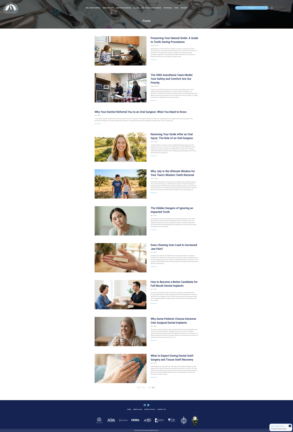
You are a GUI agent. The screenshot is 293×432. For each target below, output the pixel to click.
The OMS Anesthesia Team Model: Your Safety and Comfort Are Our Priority (172, 78)
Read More (154, 59)
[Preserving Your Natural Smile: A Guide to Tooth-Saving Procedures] (120, 50)
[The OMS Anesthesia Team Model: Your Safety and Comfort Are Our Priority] (120, 87)
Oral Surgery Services (92, 8)
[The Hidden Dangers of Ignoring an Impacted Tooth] (120, 221)
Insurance (184, 8)
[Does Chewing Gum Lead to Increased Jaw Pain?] (120, 257)
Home (129, 409)
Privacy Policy (149, 409)
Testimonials (167, 8)
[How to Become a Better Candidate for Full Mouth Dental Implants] (120, 294)
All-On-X (136, 8)
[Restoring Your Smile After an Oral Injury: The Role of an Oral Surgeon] (120, 147)
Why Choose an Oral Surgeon (151, 8)
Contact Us (161, 409)
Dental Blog (137, 409)
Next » (153, 387)
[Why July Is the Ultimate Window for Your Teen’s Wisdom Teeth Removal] (120, 184)
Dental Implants (108, 8)
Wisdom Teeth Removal (123, 8)
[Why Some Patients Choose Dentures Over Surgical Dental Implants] (120, 331)
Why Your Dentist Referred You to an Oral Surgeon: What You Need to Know (140, 112)
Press (176, 8)
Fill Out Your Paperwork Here (278, 428)
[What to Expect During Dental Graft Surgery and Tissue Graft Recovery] (120, 368)
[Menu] (272, 8)
